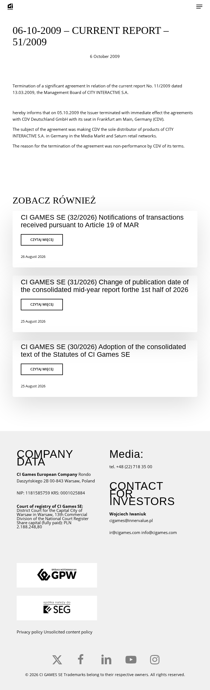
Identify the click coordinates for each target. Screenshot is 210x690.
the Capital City (63, 510)
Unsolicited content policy (68, 632)
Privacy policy (30, 632)
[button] (199, 6)
